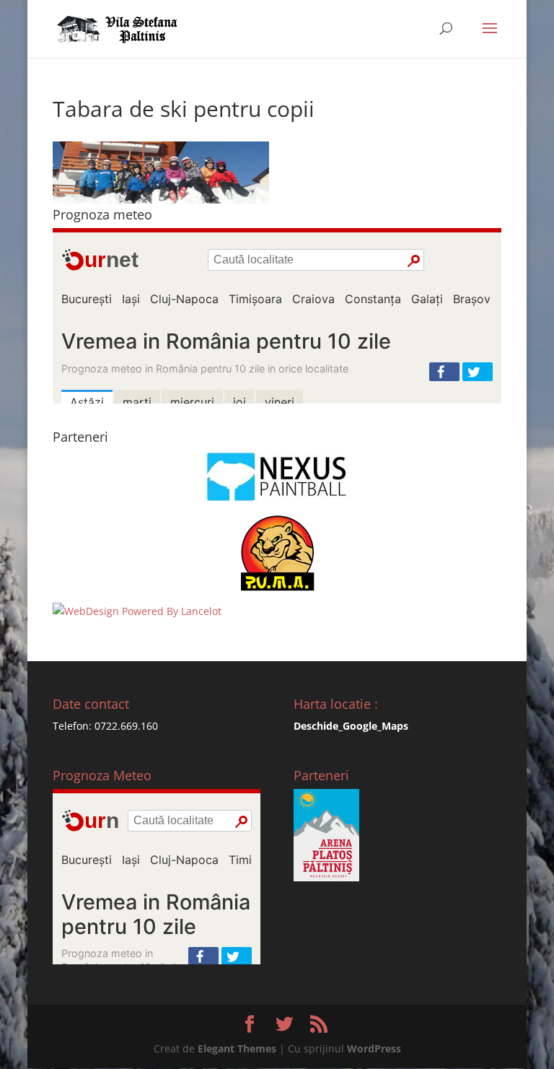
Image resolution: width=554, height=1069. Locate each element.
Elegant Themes (237, 1048)
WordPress (374, 1048)
